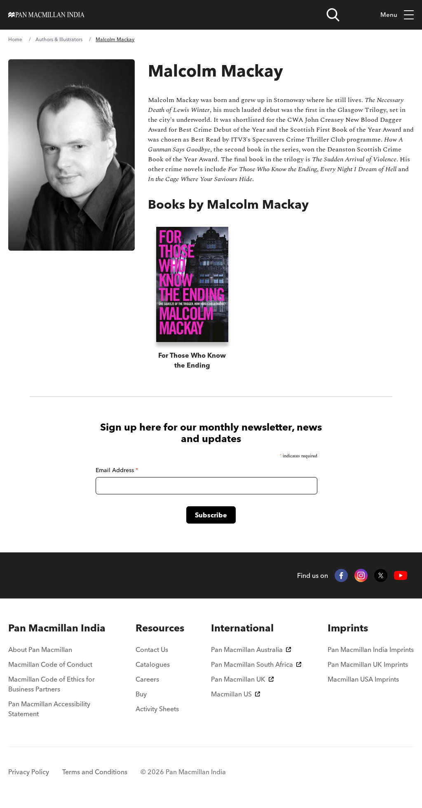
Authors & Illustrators (58, 39)
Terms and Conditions (94, 772)
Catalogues (153, 664)
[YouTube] (400, 575)
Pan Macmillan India (57, 628)
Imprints (348, 628)
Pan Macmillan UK (238, 679)
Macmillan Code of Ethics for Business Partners (51, 684)
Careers (147, 679)
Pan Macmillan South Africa (252, 664)
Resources (160, 628)
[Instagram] (361, 575)
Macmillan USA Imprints (363, 679)
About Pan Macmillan (40, 649)
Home (15, 39)
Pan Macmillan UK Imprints (368, 664)
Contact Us (152, 649)
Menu (388, 15)
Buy (141, 694)
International (242, 628)
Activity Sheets (157, 709)
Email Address (117, 470)
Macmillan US (231, 694)
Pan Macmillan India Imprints (371, 649)
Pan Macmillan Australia (247, 649)
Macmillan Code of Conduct (50, 664)
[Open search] (333, 14)
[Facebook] (341, 575)
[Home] (46, 15)
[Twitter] (380, 575)
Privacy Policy (28, 772)
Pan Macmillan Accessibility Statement (49, 709)
